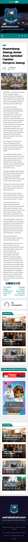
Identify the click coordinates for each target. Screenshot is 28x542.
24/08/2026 (7, 439)
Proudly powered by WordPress (8, 527)
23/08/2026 (7, 455)
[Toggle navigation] (25, 36)
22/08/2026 (7, 488)
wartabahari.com (9, 26)
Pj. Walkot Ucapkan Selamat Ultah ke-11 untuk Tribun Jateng (19, 291)
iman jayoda (13, 67)
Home (4, 532)
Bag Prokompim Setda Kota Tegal (18, 532)
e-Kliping (6, 535)
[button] (19, 35)
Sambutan (14, 538)
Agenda (8, 532)
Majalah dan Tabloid (16, 535)
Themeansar (13, 529)
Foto (10, 535)
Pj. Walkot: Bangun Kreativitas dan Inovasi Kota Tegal (8, 291)
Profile (22, 535)
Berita (4, 45)
